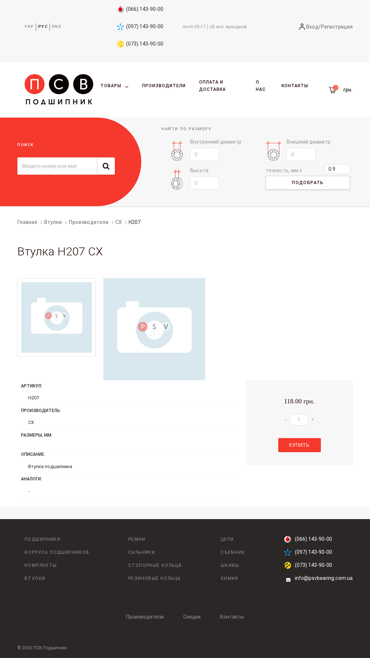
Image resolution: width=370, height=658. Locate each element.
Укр (29, 26)
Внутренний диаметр (215, 142)
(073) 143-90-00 (144, 44)
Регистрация (337, 27)
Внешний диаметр (309, 142)
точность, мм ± (284, 170)
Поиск (25, 145)
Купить (299, 445)
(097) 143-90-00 (144, 26)
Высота (199, 170)
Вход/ (313, 27)
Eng (57, 26)
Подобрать (308, 182)
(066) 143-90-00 (144, 9)
